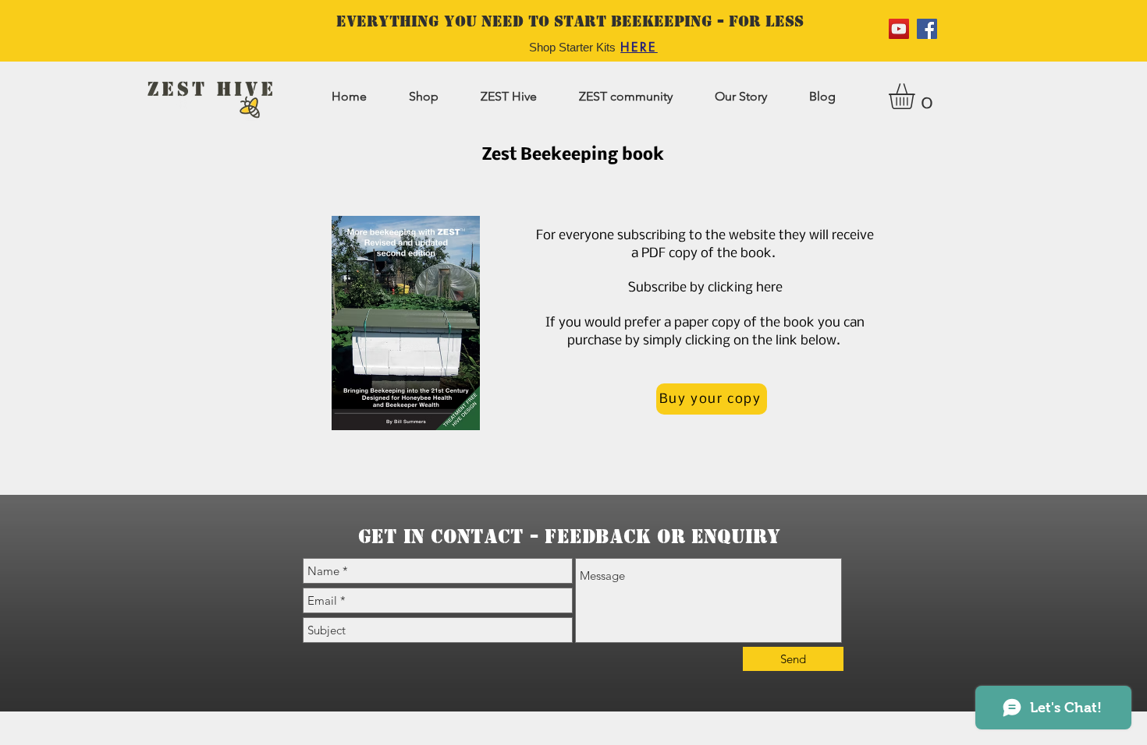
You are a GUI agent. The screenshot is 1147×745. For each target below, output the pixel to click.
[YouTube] (899, 29)
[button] (917, 96)
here (769, 288)
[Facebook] (927, 29)
